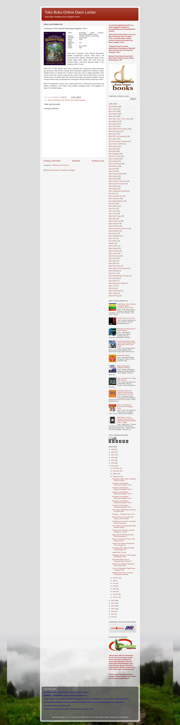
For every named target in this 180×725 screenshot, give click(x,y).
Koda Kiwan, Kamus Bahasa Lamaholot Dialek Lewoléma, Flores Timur (126, 305)
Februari (116, 594)
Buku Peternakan (114, 266)
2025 (113, 452)
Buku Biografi (113, 188)
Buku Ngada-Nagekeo (78, 100)
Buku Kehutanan (114, 256)
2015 (113, 611)
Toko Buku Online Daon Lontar (70, 12)
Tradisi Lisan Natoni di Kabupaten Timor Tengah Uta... (123, 544)
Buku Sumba (113, 146)
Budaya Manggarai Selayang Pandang (123, 366)
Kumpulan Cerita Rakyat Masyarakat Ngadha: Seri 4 (122, 493)
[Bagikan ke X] (76, 97)
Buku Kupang (113, 178)
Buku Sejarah (113, 114)
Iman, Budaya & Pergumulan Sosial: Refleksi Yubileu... (124, 526)
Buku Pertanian (114, 226)
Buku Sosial (112, 139)
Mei (114, 586)
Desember (116, 468)
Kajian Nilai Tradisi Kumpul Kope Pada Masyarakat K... (123, 535)
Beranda (76, 161)
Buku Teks (112, 238)
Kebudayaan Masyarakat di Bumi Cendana (126, 329)
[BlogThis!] (74, 97)
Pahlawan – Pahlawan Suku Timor (123, 514)
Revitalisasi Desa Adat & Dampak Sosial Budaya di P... (123, 548)
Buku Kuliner (113, 281)
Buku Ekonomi (113, 166)
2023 (113, 457)
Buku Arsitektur (114, 231)
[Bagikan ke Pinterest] (80, 97)
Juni (114, 583)
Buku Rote (112, 168)
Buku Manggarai (114, 154)
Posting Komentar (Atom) (60, 165)
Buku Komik (113, 258)
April (114, 589)
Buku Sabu (112, 218)
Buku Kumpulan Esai (115, 196)
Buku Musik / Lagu (115, 216)
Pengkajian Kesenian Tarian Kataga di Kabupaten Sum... (124, 555)
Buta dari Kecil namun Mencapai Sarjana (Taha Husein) (123, 517)
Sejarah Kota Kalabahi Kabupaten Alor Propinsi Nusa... (123, 564)
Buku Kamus (113, 233)
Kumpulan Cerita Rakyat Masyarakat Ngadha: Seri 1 (122, 506)
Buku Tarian (113, 286)
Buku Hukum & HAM (115, 144)
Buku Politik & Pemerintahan (118, 129)
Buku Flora (112, 208)
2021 (113, 463)
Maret (115, 591)
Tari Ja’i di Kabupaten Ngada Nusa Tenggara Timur (123, 569)
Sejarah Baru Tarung (119, 552)
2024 (113, 455)
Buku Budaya (113, 106)
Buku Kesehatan (114, 198)
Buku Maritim (113, 186)
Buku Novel (112, 134)
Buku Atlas (112, 288)
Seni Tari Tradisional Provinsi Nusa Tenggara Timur (125, 406)
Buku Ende (112, 203)
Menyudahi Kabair (123, 355)
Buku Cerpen (113, 253)
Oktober (115, 473)
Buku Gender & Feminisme (118, 181)
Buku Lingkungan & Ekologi (118, 191)
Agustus (115, 578)
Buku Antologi (113, 161)
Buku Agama (113, 124)
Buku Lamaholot (114, 159)
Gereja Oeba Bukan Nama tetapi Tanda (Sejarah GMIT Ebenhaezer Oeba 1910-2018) (126, 343)
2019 (113, 600)
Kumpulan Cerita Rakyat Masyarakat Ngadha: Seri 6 (122, 484)
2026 (113, 449)
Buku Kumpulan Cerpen (116, 183)
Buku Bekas (113, 151)
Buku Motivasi (113, 206)
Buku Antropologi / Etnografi (118, 141)
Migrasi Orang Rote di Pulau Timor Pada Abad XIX (123, 539)
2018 (113, 603)
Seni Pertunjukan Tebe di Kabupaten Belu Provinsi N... (122, 560)
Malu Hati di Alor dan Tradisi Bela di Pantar (126, 379)
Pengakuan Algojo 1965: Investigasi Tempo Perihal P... (124, 479)
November (116, 471)
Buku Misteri (113, 241)
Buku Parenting (114, 251)
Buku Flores (66, 100)
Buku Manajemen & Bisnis (117, 283)
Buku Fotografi (113, 223)
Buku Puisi (112, 171)
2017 (113, 606)
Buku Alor (112, 193)
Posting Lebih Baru (52, 161)
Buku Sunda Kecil (114, 221)
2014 (113, 614)
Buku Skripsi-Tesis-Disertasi (118, 268)
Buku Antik (112, 149)
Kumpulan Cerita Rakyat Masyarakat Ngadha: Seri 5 (122, 488)
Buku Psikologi (113, 271)
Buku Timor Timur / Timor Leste (119, 119)
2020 (113, 466)
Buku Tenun (113, 211)
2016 (113, 609)
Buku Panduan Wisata (116, 173)
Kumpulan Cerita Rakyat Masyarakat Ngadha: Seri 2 (122, 501)
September (116, 476)
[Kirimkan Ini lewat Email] (72, 97)
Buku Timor (112, 116)
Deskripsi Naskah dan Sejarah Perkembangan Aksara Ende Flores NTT (125, 392)
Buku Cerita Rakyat (54, 100)
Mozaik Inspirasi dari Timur (126, 318)
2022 (113, 460)
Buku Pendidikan (114, 236)
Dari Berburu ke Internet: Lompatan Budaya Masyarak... (124, 522)
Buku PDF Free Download (117, 136)
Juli (114, 580)
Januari (115, 597)
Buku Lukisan (113, 293)
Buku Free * (113, 273)
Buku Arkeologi (114, 278)
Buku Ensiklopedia (115, 291)
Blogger (125, 717)
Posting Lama (98, 161)
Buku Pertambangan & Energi (118, 276)
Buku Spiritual (113, 176)
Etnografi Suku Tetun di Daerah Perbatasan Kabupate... (122, 573)
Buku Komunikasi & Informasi (118, 228)
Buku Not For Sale (115, 156)
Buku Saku (112, 261)
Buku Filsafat (113, 246)
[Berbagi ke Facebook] (78, 97)
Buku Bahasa (113, 121)
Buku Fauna (113, 213)
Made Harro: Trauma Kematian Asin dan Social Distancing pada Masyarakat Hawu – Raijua (126, 420)
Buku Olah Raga (114, 296)
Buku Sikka (112, 263)
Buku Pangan (113, 248)
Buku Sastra (113, 109)
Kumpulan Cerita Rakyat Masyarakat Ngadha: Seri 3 (122, 497)
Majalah (111, 243)
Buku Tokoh (113, 126)
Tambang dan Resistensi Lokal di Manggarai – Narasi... (123, 531)
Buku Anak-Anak (114, 131)
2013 (113, 617)
